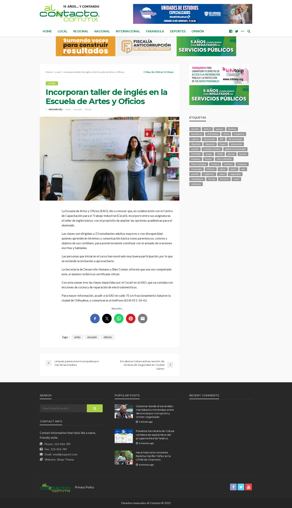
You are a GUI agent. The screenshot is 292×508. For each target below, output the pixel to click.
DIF (221, 139)
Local (62, 31)
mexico (215, 164)
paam (233, 169)
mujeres (242, 164)
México (211, 169)
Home (47, 31)
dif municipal (235, 139)
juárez (243, 154)
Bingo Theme (65, 459)
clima (226, 133)
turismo (224, 179)
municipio (196, 169)
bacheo (232, 128)
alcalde (195, 128)
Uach (236, 179)
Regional (80, 31)
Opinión (197, 31)
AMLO (207, 128)
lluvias (208, 158)
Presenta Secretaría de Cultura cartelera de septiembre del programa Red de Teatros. (155, 434)
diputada (195, 144)
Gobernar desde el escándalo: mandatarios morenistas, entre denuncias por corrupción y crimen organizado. (155, 412)
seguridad (235, 174)
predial (195, 174)
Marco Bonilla (224, 158)
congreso (239, 133)
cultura (195, 139)
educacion (236, 144)
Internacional (128, 31)
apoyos (219, 128)
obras (223, 169)
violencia (196, 184)
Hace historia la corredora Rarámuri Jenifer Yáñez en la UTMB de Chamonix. (153, 456)
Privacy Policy (84, 487)
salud (222, 174)
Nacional (102, 31)
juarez (231, 154)
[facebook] (231, 31)
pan (243, 169)
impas (209, 154)
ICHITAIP (196, 154)
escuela (78, 109)
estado (195, 149)
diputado (210, 144)
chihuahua (212, 133)
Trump (211, 179)
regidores (209, 174)
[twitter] (237, 31)
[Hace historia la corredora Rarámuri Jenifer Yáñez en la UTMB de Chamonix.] (124, 458)
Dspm (223, 144)
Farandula (155, 31)
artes (68, 109)
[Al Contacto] (69, 13)
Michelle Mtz (56, 109)
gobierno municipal (235, 149)
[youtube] (248, 487)
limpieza (195, 158)
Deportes (178, 31)
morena (228, 164)
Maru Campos (198, 164)
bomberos (196, 133)
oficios (88, 109)
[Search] (249, 31)
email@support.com (65, 454)
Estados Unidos (212, 149)
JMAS (220, 154)
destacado (209, 139)
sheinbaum (197, 179)
